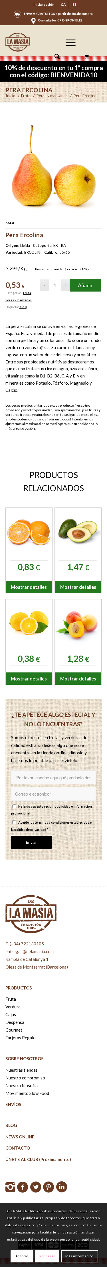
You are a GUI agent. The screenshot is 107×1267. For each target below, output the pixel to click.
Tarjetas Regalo (20, 1037)
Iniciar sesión (43, 4)
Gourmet (13, 1029)
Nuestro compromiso (25, 1077)
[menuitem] (44, 4)
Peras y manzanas (18, 300)
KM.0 (23, 307)
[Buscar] (54, 57)
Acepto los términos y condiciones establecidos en (52, 826)
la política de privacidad (28, 829)
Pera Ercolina (29, 89)
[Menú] (68, 57)
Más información (79, 1256)
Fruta (27, 293)
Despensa (14, 1022)
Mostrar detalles (29, 587)
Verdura (13, 1006)
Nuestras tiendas (21, 1070)
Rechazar (47, 1256)
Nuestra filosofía (21, 1085)
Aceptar (22, 1256)
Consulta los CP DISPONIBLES (60, 20)
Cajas (10, 1014)
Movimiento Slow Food (27, 1093)
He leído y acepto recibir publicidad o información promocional (51, 809)
